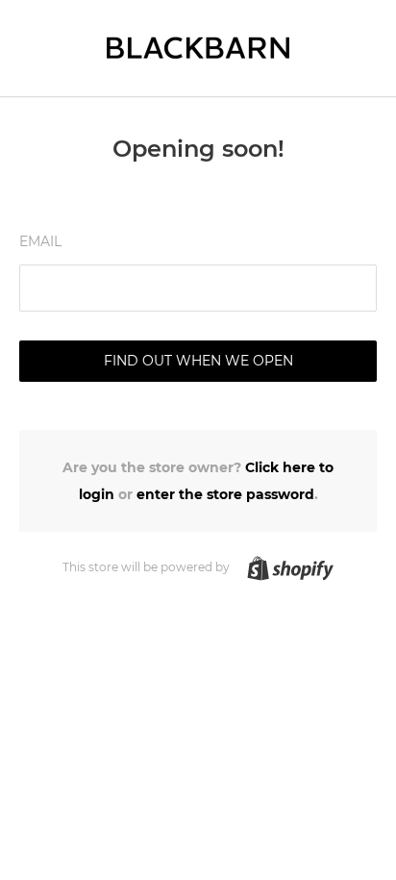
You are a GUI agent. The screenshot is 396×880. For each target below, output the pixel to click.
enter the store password (225, 494)
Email (40, 241)
